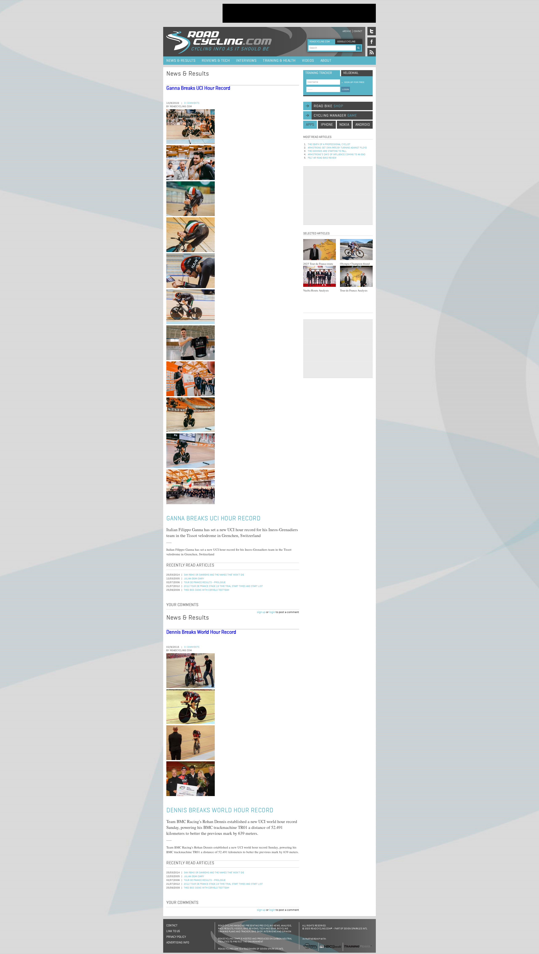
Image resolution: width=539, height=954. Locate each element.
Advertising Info (177, 942)
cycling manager (335, 116)
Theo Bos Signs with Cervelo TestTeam (206, 590)
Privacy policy (176, 936)
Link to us (173, 931)
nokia (344, 125)
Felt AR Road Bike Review (322, 158)
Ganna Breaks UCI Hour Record (198, 88)
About (326, 61)
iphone (327, 125)
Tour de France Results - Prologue (204, 582)
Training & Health (279, 61)
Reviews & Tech (216, 61)
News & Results (180, 61)
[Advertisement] (299, 13)
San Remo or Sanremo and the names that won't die (214, 575)
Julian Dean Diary (194, 578)
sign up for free (352, 82)
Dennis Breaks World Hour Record (201, 632)
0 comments (192, 103)
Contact (358, 31)
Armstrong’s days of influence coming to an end (336, 154)
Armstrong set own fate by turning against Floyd (337, 148)
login (272, 612)
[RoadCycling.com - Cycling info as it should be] (219, 41)
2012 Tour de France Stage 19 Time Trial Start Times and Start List (223, 586)
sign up (261, 612)
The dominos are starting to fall (327, 151)
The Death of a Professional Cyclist (329, 144)
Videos (308, 61)
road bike (328, 106)
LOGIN (345, 89)
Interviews (246, 61)
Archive (347, 31)
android (362, 125)
